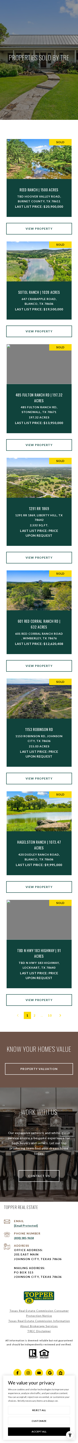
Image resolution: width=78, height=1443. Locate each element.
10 (50, 1015)
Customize (39, 1420)
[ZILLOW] (61, 1373)
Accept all (39, 1431)
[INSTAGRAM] (28, 1373)
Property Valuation (39, 1069)
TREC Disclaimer (39, 1331)
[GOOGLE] (50, 1373)
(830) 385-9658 (24, 1238)
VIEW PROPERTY (39, 228)
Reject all (39, 1410)
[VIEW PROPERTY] (39, 225)
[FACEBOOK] (17, 1373)
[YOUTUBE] (39, 1373)
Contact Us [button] (39, 1176)
